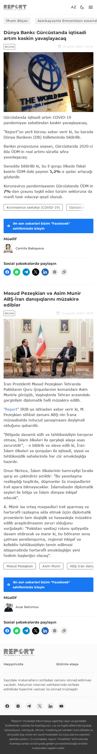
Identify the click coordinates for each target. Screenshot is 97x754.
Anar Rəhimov (27, 607)
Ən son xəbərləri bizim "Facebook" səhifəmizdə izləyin (41, 225)
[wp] (16, 272)
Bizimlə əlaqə (67, 664)
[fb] (7, 272)
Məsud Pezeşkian (20, 566)
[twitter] (35, 272)
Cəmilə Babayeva (30, 248)
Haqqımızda (13, 664)
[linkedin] (45, 272)
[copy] (64, 272)
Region (9, 46)
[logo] (15, 7)
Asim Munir (51, 566)
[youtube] (61, 706)
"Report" (11, 409)
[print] (54, 272)
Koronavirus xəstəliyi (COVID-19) (33, 207)
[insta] (18, 706)
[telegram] (26, 272)
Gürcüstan (77, 207)
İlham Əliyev (17, 21)
